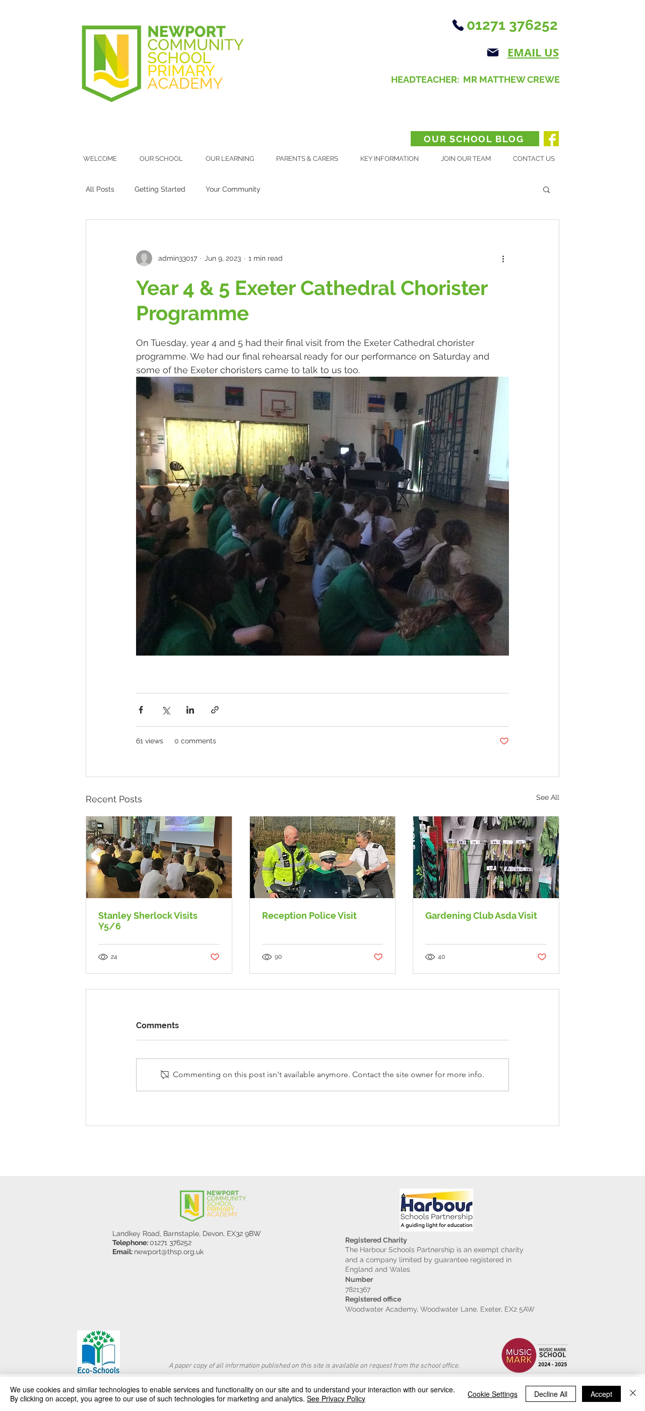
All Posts (100, 189)
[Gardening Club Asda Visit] (486, 857)
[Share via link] (215, 710)
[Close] (633, 1394)
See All (547, 797)
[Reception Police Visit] (323, 857)
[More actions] (503, 258)
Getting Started (160, 189)
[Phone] (458, 25)
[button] (165, 159)
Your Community (233, 189)
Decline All (550, 1394)
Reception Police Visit (309, 915)
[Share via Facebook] (141, 710)
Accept (601, 1394)
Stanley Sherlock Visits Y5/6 (148, 920)
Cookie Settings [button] (493, 1394)
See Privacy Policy (336, 1398)
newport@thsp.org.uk (169, 1252)
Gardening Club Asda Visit (481, 915)
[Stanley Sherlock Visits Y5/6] (159, 857)
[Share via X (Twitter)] (165, 710)
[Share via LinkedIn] (190, 710)
